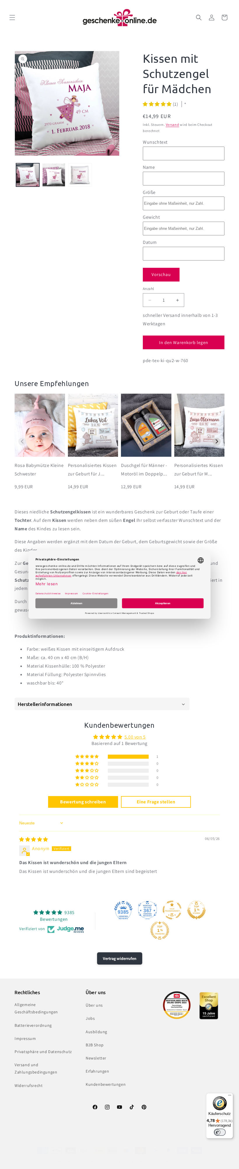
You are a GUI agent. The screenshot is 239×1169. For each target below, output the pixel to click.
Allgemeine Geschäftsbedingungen (36, 1008)
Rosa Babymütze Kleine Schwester (39, 469)
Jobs (90, 1018)
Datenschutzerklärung (103, 1161)
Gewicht (151, 217)
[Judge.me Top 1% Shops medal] (196, 910)
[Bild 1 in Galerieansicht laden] (27, 175)
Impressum (25, 1038)
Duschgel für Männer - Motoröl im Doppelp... (144, 469)
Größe (149, 192)
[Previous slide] (22, 442)
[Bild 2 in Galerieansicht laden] (54, 175)
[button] (12, 17)
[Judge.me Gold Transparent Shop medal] (172, 910)
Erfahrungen (97, 1071)
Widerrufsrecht (29, 1085)
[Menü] (229, 1096)
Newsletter (96, 1058)
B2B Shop (95, 1045)
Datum (150, 242)
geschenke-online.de (64, 1161)
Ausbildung (96, 1031)
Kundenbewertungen (106, 1084)
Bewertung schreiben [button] (83, 802)
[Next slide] (217, 442)
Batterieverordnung (33, 1025)
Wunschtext (155, 142)
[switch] (220, 1132)
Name (149, 167)
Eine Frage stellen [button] (156, 802)
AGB (181, 1161)
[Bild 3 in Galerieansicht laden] (80, 175)
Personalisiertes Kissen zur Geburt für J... (92, 469)
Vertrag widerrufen (119, 958)
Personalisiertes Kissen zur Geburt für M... (198, 469)
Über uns (94, 1005)
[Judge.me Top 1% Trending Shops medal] (159, 930)
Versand (172, 124)
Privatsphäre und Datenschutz (43, 1051)
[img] (33, 839)
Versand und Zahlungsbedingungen (36, 1068)
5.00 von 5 (135, 737)
